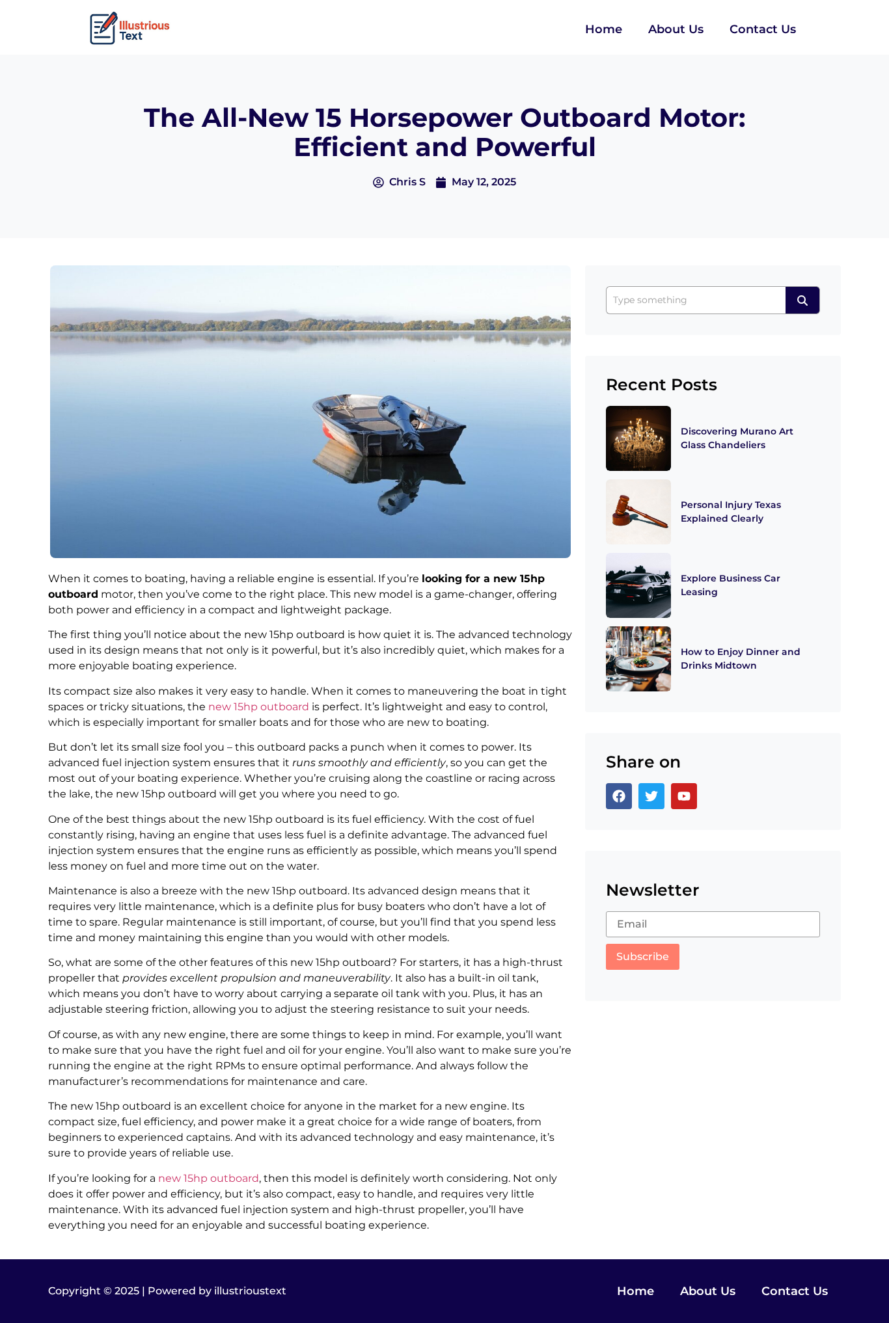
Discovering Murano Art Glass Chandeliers (737, 438)
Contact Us (763, 29)
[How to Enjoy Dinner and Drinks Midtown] (638, 658)
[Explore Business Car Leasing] (638, 585)
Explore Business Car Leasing (730, 585)
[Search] (803, 300)
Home (603, 29)
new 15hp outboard (258, 707)
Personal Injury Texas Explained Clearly (731, 511)
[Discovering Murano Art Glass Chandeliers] (638, 438)
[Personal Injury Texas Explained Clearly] (638, 511)
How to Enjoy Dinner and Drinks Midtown (740, 658)
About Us (676, 29)
